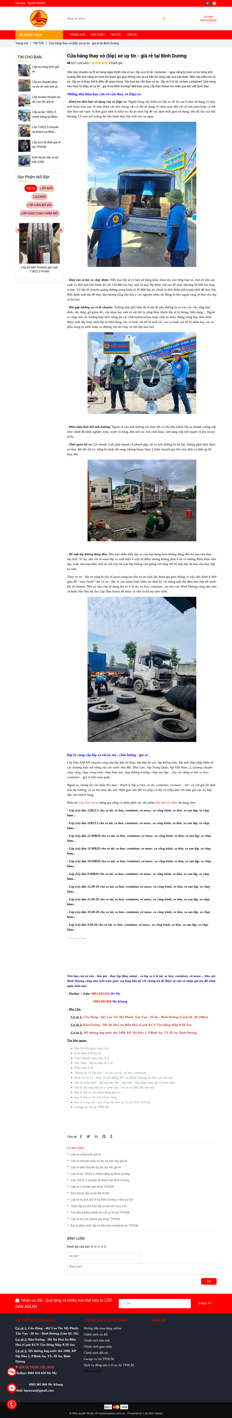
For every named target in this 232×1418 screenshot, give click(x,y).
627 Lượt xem (79, 63)
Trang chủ (21, 43)
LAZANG (39, 197)
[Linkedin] (96, 1136)
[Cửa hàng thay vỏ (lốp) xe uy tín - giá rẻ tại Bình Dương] (39, 18)
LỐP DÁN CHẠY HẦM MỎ (39, 213)
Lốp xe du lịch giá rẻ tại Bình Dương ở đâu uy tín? (102, 1199)
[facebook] (209, 3)
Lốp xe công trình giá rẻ (86, 1154)
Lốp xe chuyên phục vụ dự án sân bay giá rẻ (99, 1161)
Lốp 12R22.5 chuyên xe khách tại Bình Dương (100, 1180)
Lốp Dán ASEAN (78, 762)
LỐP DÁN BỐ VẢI (40, 205)
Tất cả (30, 188)
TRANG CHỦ (77, 34)
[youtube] (215, 3)
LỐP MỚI (46, 188)
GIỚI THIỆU (98, 34)
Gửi (209, 1281)
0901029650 (38, 3)
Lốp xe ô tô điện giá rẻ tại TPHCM (92, 1186)
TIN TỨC (115, 34)
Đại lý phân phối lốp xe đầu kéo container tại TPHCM (104, 1225)
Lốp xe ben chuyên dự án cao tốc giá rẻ (96, 1167)
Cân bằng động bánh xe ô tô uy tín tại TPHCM (100, 1212)
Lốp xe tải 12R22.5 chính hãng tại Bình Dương (100, 1174)
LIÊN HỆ (132, 34)
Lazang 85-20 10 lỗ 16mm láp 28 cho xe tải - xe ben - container (39, 269)
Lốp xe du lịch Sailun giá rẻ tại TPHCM (95, 1219)
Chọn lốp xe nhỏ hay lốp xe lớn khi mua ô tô (99, 1206)
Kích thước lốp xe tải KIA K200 (90, 1193)
